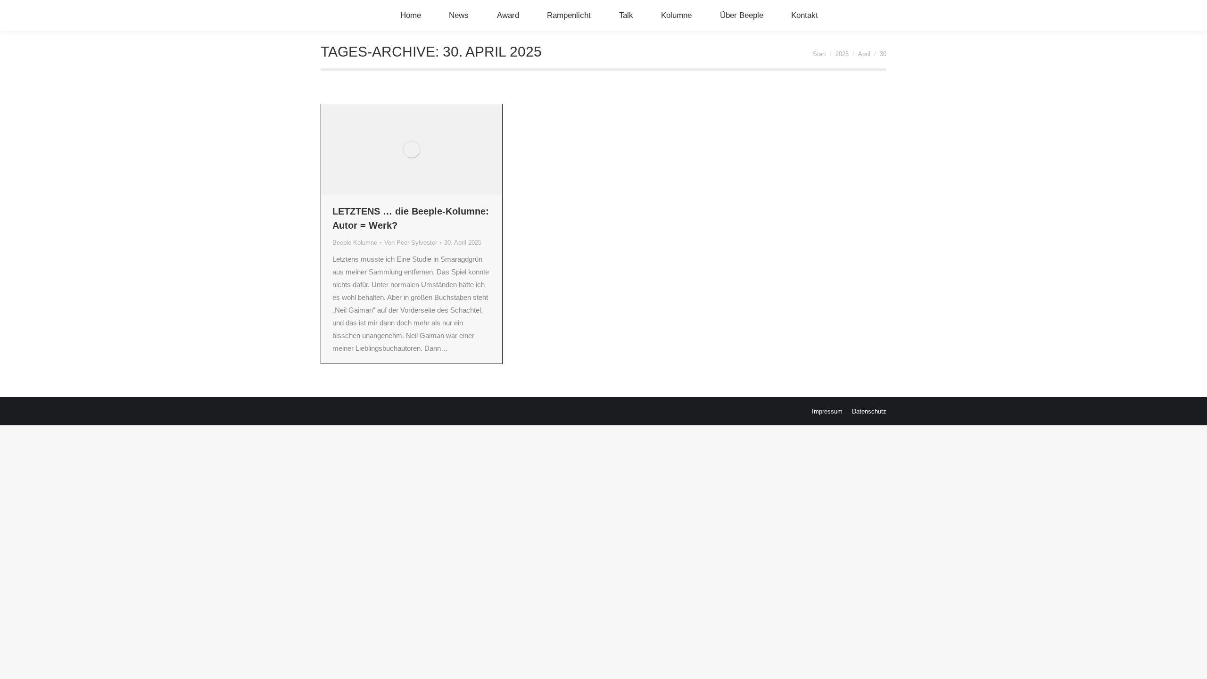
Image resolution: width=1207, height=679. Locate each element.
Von (410, 242)
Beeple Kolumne (354, 242)
